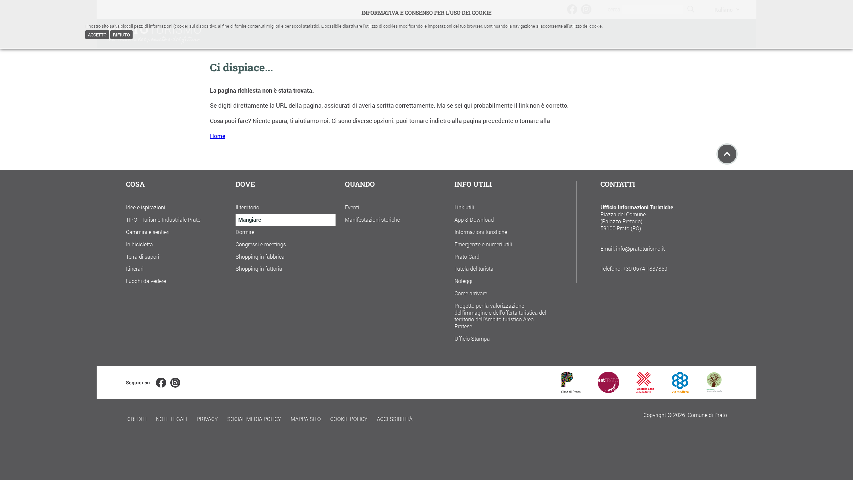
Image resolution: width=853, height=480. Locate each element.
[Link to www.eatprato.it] (608, 390)
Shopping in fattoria (259, 268)
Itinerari (135, 268)
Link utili (464, 207)
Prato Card (466, 256)
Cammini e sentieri (148, 231)
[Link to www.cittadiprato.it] (570, 390)
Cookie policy (349, 418)
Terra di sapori (142, 256)
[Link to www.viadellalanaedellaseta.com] (645, 390)
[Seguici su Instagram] (175, 383)
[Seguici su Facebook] (161, 383)
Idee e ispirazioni (145, 207)
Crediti (137, 418)
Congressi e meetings (261, 244)
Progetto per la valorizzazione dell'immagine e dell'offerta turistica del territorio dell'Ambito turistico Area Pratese (500, 316)
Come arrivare (470, 293)
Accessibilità (395, 418)
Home (217, 136)
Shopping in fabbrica (260, 256)
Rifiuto (121, 34)
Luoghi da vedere (146, 280)
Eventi (352, 207)
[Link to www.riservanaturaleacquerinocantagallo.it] (714, 390)
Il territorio (247, 207)
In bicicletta (139, 244)
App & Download (474, 219)
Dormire (245, 231)
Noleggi (463, 280)
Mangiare (249, 219)
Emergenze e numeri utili (483, 244)
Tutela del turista (473, 268)
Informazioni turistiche (480, 231)
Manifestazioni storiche (372, 219)
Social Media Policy (254, 418)
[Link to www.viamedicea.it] (680, 390)
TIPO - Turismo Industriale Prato (163, 219)
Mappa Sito (306, 418)
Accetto (97, 34)
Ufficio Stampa (472, 338)
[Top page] (727, 154)
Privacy (207, 418)
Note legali (171, 418)
